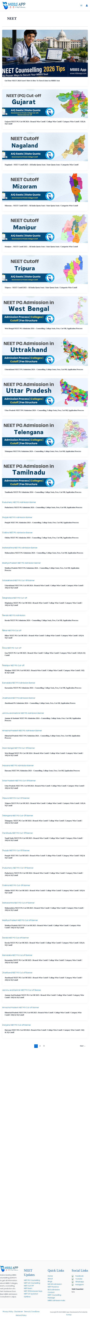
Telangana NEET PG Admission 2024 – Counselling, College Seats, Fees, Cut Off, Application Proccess (43, 451)
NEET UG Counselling (32, 1283)
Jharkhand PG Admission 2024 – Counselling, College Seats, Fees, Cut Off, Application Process (40, 703)
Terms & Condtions (32, 1311)
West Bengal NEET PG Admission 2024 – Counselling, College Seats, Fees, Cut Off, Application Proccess (43, 328)
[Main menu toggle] (81, 5)
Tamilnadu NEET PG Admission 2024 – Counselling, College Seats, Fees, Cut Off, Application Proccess (43, 492)
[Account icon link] (87, 5)
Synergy (69, 1315)
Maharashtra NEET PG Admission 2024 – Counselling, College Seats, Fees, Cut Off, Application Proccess (44, 553)
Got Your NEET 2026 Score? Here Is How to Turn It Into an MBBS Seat (32, 81)
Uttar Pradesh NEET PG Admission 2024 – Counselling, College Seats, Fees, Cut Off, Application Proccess (44, 410)
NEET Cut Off (29, 1286)
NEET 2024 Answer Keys (33, 1291)
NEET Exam (28, 1288)
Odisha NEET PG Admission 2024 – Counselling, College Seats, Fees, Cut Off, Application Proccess (41, 538)
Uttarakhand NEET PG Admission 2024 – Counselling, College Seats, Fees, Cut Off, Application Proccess (44, 369)
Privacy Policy (8, 1311)
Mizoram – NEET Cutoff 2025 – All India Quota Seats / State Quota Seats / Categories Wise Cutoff (41, 206)
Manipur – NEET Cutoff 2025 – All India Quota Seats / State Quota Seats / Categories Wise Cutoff (41, 247)
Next (83, 1046)
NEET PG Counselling (32, 1280)
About (50, 1279)
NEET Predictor (53, 1287)
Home (50, 1276)
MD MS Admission (55, 1284)
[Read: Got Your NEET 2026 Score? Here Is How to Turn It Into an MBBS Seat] (45, 53)
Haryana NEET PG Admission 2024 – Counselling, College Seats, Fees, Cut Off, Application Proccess (42, 771)
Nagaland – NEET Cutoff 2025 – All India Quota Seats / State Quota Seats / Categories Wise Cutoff (41, 165)
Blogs (50, 1281)
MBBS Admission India (56, 1300)
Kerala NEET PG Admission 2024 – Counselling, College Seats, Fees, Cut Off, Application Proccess (41, 620)
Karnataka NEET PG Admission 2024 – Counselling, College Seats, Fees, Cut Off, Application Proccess (43, 688)
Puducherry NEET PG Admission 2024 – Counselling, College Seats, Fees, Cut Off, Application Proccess (43, 507)
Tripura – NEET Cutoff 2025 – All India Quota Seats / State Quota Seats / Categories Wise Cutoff (41, 287)
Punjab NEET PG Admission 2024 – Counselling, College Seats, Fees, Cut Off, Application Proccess (42, 522)
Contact (51, 1292)
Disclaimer (18, 1311)
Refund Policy (21, 1315)
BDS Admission (54, 1289)
